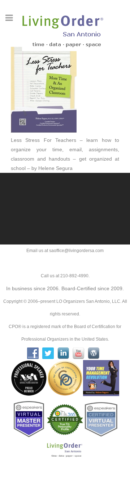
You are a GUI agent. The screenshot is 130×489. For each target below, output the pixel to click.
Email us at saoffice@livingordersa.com (65, 250)
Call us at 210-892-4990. (65, 275)
